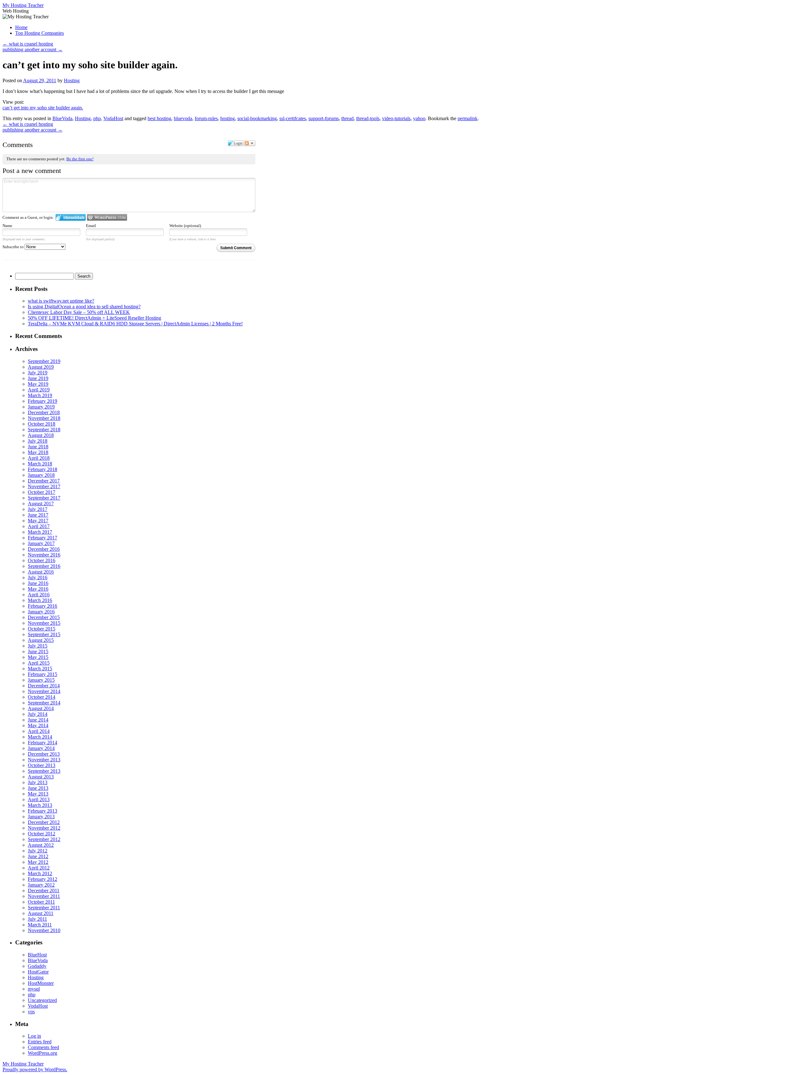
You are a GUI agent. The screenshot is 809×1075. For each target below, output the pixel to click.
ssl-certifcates (292, 118)
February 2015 (42, 674)
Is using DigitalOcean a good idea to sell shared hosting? (84, 306)
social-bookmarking (257, 118)
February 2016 (42, 606)
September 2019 (44, 361)
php (97, 118)
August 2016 (41, 571)
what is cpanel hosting (28, 43)
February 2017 (42, 537)
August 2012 (41, 845)
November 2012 (44, 828)
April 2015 (39, 663)
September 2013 (44, 771)
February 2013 (42, 811)
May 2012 (38, 862)
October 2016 (41, 560)
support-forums (323, 118)
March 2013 (40, 805)
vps (31, 1011)
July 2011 (37, 919)
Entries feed (40, 1041)
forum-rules (206, 118)
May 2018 (38, 452)
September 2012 (44, 839)
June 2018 (38, 446)
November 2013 (44, 759)
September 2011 (44, 907)
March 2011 (40, 924)
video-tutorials (396, 118)
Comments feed (43, 1047)
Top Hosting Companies (39, 33)
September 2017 (44, 498)
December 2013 (44, 754)
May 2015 (38, 657)
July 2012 (37, 850)
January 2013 (41, 816)
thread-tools (368, 118)
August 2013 (41, 776)
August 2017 (41, 503)
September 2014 (44, 702)
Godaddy (37, 966)
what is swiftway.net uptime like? (61, 301)
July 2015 (37, 645)
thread (347, 118)
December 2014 (44, 685)
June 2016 (38, 583)
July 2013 (37, 782)
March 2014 (40, 737)
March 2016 (40, 600)
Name (7, 225)
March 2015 (40, 668)
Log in (34, 1036)
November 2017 (44, 486)
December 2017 (44, 480)
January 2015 (41, 680)
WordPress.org (42, 1053)
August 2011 (40, 913)
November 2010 (44, 930)
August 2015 (41, 640)
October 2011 (41, 902)
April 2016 (39, 594)
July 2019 (37, 372)
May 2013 (38, 793)
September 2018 (44, 429)
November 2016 (44, 554)
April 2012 (39, 867)
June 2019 (38, 378)
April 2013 (39, 799)
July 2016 (37, 577)
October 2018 (41, 424)
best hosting (159, 118)
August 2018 (41, 435)
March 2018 (40, 463)
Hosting (72, 80)
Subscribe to (14, 246)
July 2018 (37, 441)
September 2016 (44, 566)
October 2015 (41, 628)
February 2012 (42, 879)
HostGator (38, 971)
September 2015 (44, 634)
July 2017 (37, 509)
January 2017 (41, 543)
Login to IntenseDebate (71, 217)
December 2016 (44, 549)
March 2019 (40, 395)
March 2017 (40, 532)
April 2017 (39, 526)
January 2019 (41, 406)
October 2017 (41, 492)
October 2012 (41, 833)
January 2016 (41, 611)
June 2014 (38, 719)
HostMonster (41, 983)
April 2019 (39, 389)
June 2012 (38, 856)
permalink (467, 118)
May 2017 (38, 520)
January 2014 (41, 748)
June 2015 (38, 651)
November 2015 (44, 623)
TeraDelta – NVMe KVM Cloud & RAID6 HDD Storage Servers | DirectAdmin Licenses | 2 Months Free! (135, 323)
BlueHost (37, 954)
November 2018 (44, 418)
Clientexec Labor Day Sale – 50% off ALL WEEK (79, 312)
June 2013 (38, 788)
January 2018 (41, 475)
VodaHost (113, 118)
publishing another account (33, 49)
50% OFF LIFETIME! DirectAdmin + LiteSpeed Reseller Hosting (94, 318)
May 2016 (38, 589)
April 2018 (39, 458)
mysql (34, 989)
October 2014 (41, 697)
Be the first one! (80, 159)
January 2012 (41, 885)
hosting (227, 118)
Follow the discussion (249, 143)
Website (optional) (185, 225)
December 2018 (44, 412)
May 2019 (38, 384)
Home (21, 27)
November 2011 (44, 896)
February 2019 (42, 401)
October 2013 (41, 765)
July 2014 (37, 714)
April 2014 (39, 731)
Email (91, 225)
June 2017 (38, 515)
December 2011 (43, 890)
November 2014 (44, 691)
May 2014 (38, 725)
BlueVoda (62, 118)
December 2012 (44, 822)
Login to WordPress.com (107, 217)
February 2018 (42, 469)
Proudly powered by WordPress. (35, 1069)
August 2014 (41, 708)
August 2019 (41, 367)
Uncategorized (42, 1000)
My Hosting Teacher (23, 5)
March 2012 (40, 873)
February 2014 (42, 742)
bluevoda (183, 118)
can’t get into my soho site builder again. (43, 107)
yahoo (419, 118)
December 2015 (44, 617)
